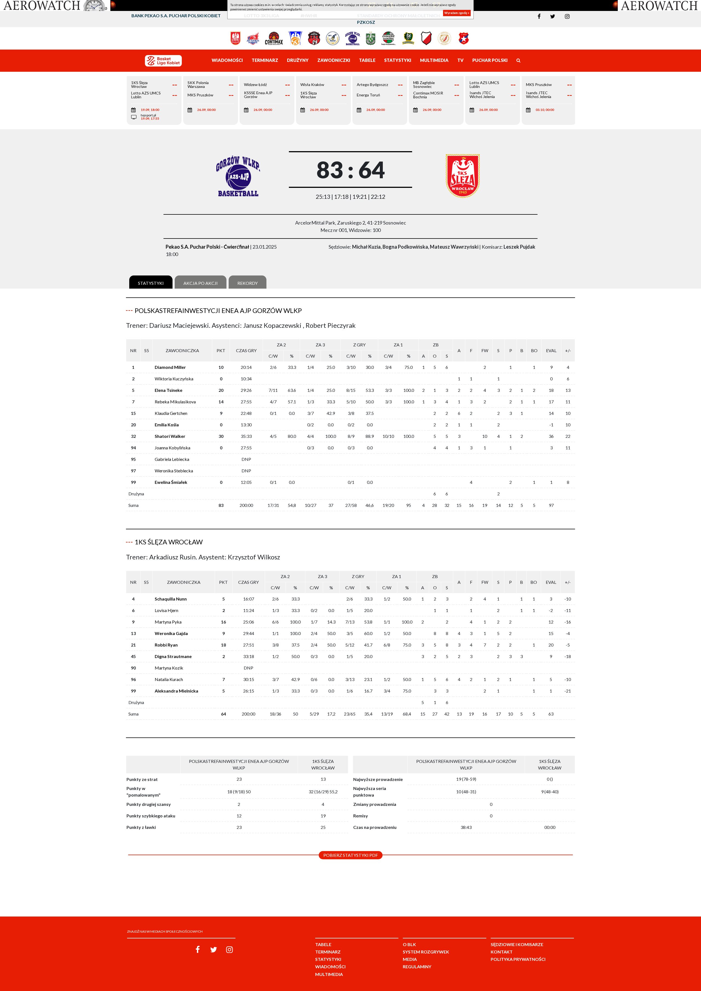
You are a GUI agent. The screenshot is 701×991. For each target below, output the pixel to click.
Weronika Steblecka (174, 470)
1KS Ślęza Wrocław (169, 542)
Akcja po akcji (200, 283)
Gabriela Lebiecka (172, 459)
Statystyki (151, 283)
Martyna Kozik (169, 667)
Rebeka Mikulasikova (175, 401)
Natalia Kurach (169, 679)
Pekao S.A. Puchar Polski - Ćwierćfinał (207, 247)
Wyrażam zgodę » (456, 13)
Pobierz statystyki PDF (350, 855)
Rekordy (247, 283)
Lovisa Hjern (166, 610)
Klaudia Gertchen (171, 413)
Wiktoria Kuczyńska (174, 378)
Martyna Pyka (168, 621)
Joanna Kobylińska (172, 447)
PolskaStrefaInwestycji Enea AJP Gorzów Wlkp (218, 310)
